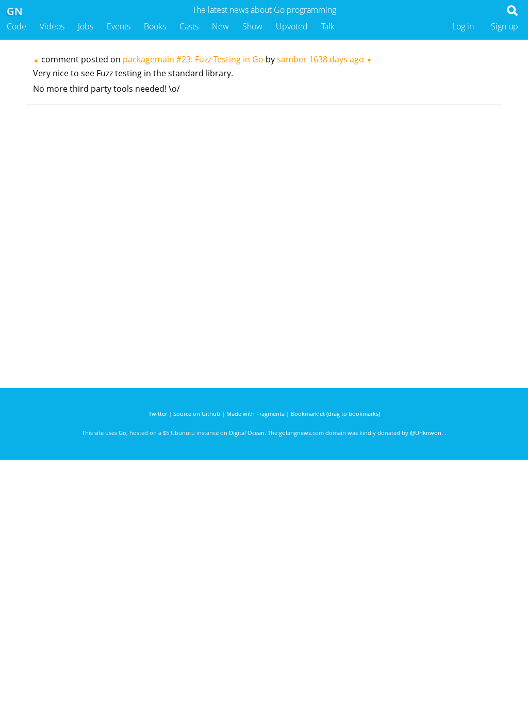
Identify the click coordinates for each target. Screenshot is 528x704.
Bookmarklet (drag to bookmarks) (335, 413)
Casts (189, 26)
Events (118, 26)
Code (16, 26)
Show (252, 26)
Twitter (157, 413)
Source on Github (196, 413)
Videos (52, 26)
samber (292, 59)
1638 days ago (336, 59)
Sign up (504, 26)
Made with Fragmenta (255, 413)
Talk (328, 26)
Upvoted (292, 26)
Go (122, 433)
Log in (463, 26)
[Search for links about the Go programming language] (514, 13)
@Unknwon (425, 433)
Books (155, 26)
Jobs (85, 26)
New (220, 26)
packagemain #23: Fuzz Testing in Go (193, 59)
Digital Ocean (247, 433)
